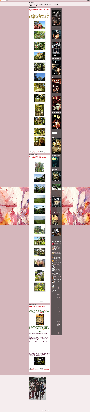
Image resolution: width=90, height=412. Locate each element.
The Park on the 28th (42, 152)
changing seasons (34, 152)
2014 (58, 332)
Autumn (31, 152)
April (58, 324)
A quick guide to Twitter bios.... (57, 264)
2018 (58, 293)
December (59, 294)
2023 (58, 289)
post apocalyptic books (40, 369)
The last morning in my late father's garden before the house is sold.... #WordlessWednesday (39, 157)
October (59, 297)
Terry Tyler (32, 2)
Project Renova (43, 310)
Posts (53, 132)
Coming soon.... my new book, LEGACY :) (37, 306)
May (58, 323)
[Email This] (40, 151)
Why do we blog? (56, 268)
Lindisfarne (41, 312)
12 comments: (37, 368)
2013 (58, 333)
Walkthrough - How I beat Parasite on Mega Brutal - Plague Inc (57, 243)
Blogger (48, 410)
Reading (48, 369)
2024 (58, 288)
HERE (39, 308)
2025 (58, 287)
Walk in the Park (46, 152)
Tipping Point (37, 312)
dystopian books (32, 369)
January (59, 328)
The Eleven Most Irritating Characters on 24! (57, 256)
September (59, 299)
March (58, 325)
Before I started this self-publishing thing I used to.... (57, 252)
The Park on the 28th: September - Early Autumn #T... (59, 303)
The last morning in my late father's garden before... (59, 310)
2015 (58, 331)
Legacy (35, 369)
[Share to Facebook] (42, 151)
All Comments (53, 133)
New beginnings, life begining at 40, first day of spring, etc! (57, 260)
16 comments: (37, 151)
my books (37, 369)
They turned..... (59, 319)
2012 (58, 334)
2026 (58, 286)
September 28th (38, 152)
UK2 (44, 312)
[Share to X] (41, 151)
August (59, 321)
